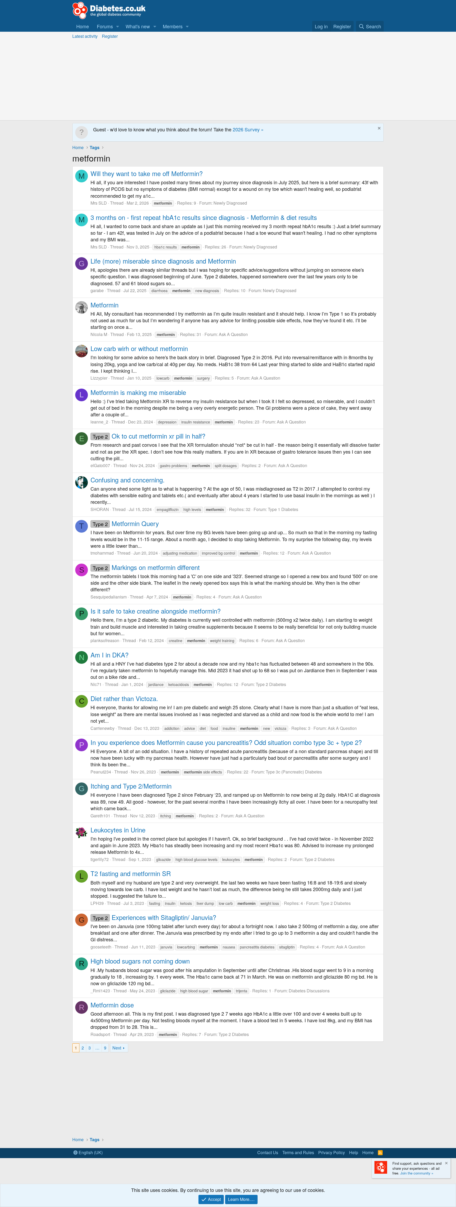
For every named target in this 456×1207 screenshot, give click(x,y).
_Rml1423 (100, 991)
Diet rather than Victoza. (124, 698)
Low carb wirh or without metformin (139, 348)
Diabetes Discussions (309, 991)
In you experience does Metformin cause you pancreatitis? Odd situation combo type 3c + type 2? (226, 742)
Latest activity (85, 36)
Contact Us (267, 1152)
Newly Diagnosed (230, 203)
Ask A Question (233, 334)
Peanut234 (101, 772)
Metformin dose (112, 1004)
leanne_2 (99, 422)
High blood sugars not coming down (140, 960)
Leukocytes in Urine (118, 829)
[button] (117, 26)
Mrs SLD (99, 203)
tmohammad (102, 553)
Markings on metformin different (146, 567)
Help (353, 1152)
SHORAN (100, 509)
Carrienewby (103, 728)
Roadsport (100, 1034)
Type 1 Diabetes (283, 509)
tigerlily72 (100, 859)
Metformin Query (126, 523)
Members (173, 26)
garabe (97, 290)
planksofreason (105, 640)
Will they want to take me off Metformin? (147, 173)
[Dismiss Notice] (378, 129)
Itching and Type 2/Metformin (131, 785)
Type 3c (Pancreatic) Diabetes (294, 772)
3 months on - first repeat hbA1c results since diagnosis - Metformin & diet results (204, 217)
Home (82, 26)
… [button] (97, 1048)
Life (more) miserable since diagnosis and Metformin (163, 260)
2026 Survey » (248, 129)
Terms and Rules (298, 1152)
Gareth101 (100, 816)
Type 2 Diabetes (271, 684)
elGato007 (100, 465)
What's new (138, 26)
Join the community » (416, 1173)
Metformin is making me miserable (138, 392)
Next (116, 1048)
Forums (105, 26)
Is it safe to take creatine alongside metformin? (156, 610)
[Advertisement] (228, 81)
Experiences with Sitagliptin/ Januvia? (154, 917)
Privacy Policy (331, 1152)
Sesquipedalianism (109, 597)
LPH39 (97, 903)
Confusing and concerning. (128, 479)
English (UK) (90, 1152)
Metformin (104, 304)
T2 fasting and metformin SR (131, 873)
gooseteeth (101, 947)
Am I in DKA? (110, 654)
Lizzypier (99, 378)
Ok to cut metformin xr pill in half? (149, 435)
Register (110, 36)
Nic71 (96, 684)
